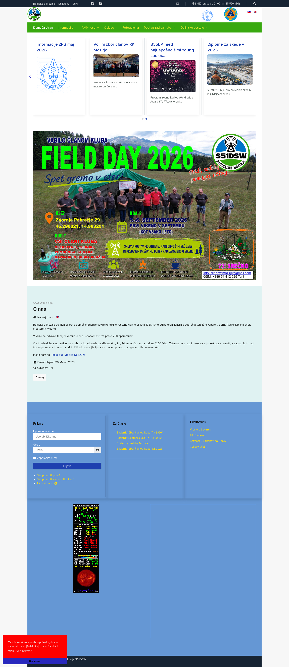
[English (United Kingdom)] (57, 317)
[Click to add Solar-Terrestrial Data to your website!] (86, 548)
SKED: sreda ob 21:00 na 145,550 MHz (217, 3)
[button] (230, 14)
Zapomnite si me (47, 458)
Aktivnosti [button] (88, 27)
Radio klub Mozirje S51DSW (68, 354)
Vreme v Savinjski (200, 429)
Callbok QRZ (197, 446)
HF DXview (197, 435)
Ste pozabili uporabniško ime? (55, 479)
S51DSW (63, 3)
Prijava (67, 466)
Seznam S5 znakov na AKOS (208, 441)
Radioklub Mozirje (44, 3)
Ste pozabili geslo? (48, 475)
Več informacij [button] (24, 651)
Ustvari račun (45, 483)
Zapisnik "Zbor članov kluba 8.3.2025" (140, 448)
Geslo (36, 444)
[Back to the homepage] (34, 14)
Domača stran (43, 27)
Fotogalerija (130, 27)
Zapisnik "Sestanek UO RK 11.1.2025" (139, 438)
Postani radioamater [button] (158, 27)
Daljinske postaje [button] (192, 27)
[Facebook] (92, 3)
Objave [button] (109, 27)
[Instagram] (100, 3)
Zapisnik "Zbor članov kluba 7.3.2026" (140, 432)
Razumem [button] (34, 661)
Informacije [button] (65, 27)
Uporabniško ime (43, 431)
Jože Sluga (46, 302)
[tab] (142, 119)
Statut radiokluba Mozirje (132, 443)
